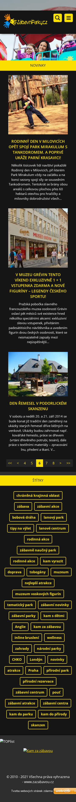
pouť (56, 692)
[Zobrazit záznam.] (38, 133)
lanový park (54, 517)
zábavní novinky (55, 604)
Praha (33, 670)
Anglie (20, 626)
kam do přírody (54, 714)
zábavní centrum (30, 692)
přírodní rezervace (38, 681)
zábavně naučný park (38, 550)
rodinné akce (24, 561)
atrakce (13, 670)
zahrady (22, 648)
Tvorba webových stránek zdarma (32, 791)
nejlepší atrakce (38, 583)
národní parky (49, 648)
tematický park (20, 604)
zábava (23, 506)
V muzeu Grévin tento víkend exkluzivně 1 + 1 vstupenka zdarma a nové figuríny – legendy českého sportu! (38, 285)
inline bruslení (27, 637)
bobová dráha (24, 517)
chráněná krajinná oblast (38, 495)
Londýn (36, 659)
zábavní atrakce (21, 703)
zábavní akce (48, 506)
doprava (15, 572)
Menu (68, 18)
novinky (57, 659)
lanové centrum (52, 528)
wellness (54, 637)
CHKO (17, 659)
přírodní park (57, 670)
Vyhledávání (57, 18)
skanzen (38, 725)
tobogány (38, 572)
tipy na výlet (20, 528)
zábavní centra (55, 703)
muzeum (61, 572)
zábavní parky (23, 615)
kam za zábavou (47, 626)
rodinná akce (38, 539)
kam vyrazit (53, 561)
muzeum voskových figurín (38, 594)
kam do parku (21, 714)
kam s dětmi (53, 615)
